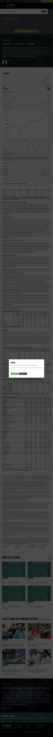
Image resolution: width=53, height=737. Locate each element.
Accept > (14, 373)
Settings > (23, 373)
